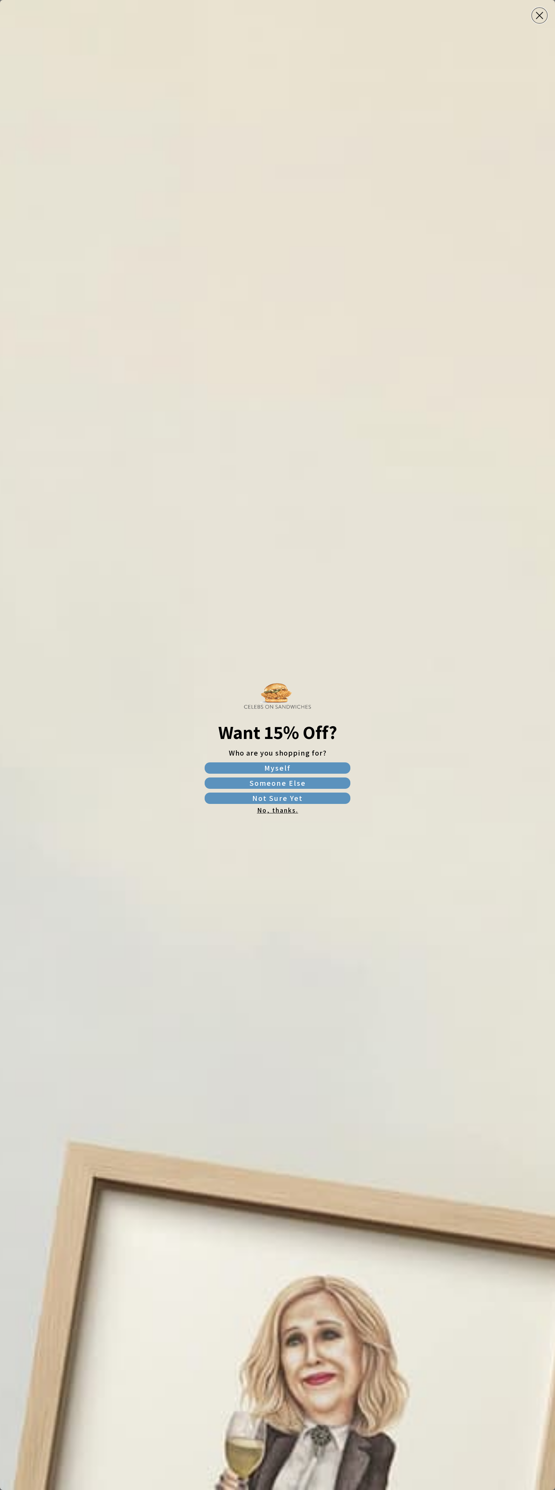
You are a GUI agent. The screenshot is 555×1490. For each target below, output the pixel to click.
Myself (277, 768)
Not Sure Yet (277, 798)
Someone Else (278, 783)
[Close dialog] (539, 15)
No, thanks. (277, 810)
